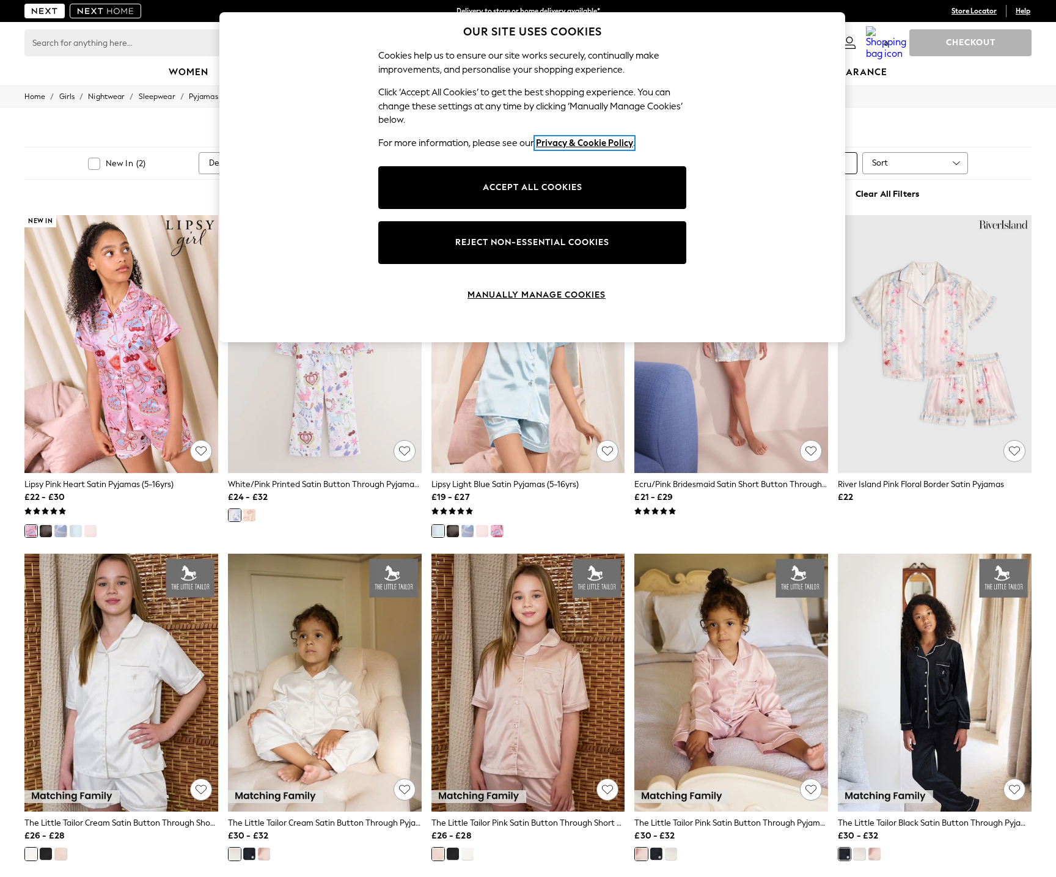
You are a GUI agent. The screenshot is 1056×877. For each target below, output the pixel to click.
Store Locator (974, 11)
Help (1023, 11)
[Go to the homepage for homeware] (106, 11)
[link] (849, 42)
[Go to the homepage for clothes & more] (44, 11)
